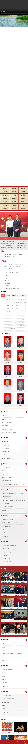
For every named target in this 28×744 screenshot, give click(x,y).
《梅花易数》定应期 (6, 451)
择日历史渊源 (5, 536)
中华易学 (23, 205)
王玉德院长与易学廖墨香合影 (9, 328)
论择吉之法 (4, 529)
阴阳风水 (14, 201)
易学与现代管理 (5, 548)
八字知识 (9, 254)
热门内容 (3, 292)
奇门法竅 (7, 280)
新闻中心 (14, 195)
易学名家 (14, 191)
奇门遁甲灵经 (8, 285)
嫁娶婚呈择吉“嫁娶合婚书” (8, 519)
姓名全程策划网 (5, 503)
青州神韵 (5, 208)
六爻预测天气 (5, 441)
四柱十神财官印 (5, 425)
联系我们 (23, 208)
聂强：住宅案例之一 (6, 467)
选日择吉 (5, 205)
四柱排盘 (14, 198)
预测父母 (15, 254)
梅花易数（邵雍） (6, 448)
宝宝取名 (4, 510)
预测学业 (15, 256)
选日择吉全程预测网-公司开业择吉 (10, 522)
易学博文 (23, 195)
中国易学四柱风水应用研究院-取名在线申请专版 (13, 493)
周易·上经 (7, 278)
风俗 (3, 643)
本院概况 (5, 188)
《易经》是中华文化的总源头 (11, 272)
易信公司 (5, 191)
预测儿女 (9, 256)
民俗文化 (14, 208)
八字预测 (23, 198)
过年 (3, 657)
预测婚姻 (2, 256)
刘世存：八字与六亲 (6, 422)
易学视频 (5, 195)
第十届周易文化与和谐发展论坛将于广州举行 (16, 317)
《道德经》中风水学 (6, 558)
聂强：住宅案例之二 (6, 471)
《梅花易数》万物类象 (7, 445)
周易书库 (5, 198)
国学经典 (23, 188)
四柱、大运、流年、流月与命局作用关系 (11, 432)
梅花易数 (4, 454)
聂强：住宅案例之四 (6, 477)
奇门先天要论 (8, 283)
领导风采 (14, 188)
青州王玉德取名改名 (6, 496)
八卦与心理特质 (5, 555)
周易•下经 (7, 275)
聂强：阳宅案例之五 (6, 480)
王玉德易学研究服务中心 (7, 506)
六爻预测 (5, 201)
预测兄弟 (21, 254)
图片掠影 (3, 569)
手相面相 (14, 205)
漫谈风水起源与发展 (6, 561)
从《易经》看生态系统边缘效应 (9, 545)
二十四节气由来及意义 (7, 552)
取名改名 (23, 201)
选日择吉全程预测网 (6, 526)
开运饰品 (3, 719)
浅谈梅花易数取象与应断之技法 (9, 458)
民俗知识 (4, 647)
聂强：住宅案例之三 (6, 474)
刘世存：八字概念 (6, 419)
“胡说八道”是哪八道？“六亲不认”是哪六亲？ (12, 653)
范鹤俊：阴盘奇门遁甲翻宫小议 (12, 288)
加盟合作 (23, 191)
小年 (3, 660)
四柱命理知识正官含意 (7, 429)
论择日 (3, 532)
